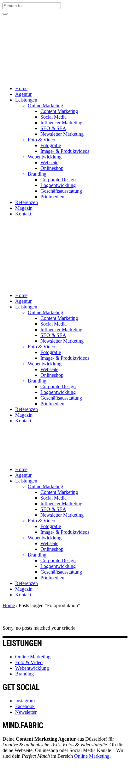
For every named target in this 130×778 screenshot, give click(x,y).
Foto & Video (29, 662)
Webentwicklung (32, 668)
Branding (24, 673)
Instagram (25, 700)
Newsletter (26, 712)
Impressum (42, 772)
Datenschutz (15, 772)
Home (9, 605)
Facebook (25, 706)
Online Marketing (32, 656)
